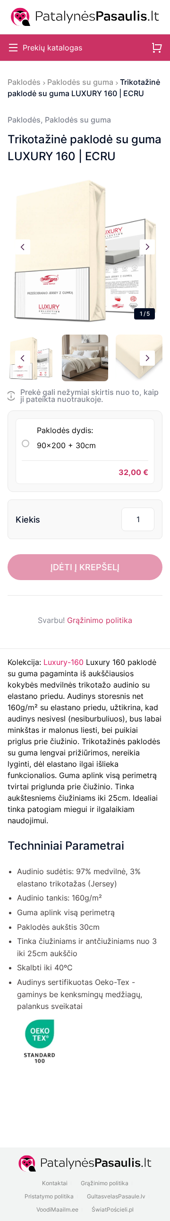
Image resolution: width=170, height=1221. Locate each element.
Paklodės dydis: (66, 438)
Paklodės (24, 82)
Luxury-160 (63, 662)
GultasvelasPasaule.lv (116, 1196)
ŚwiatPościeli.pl (113, 1209)
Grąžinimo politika (99, 620)
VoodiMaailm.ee (57, 1209)
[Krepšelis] (156, 47)
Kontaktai (55, 1183)
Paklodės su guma (80, 82)
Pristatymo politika (49, 1196)
